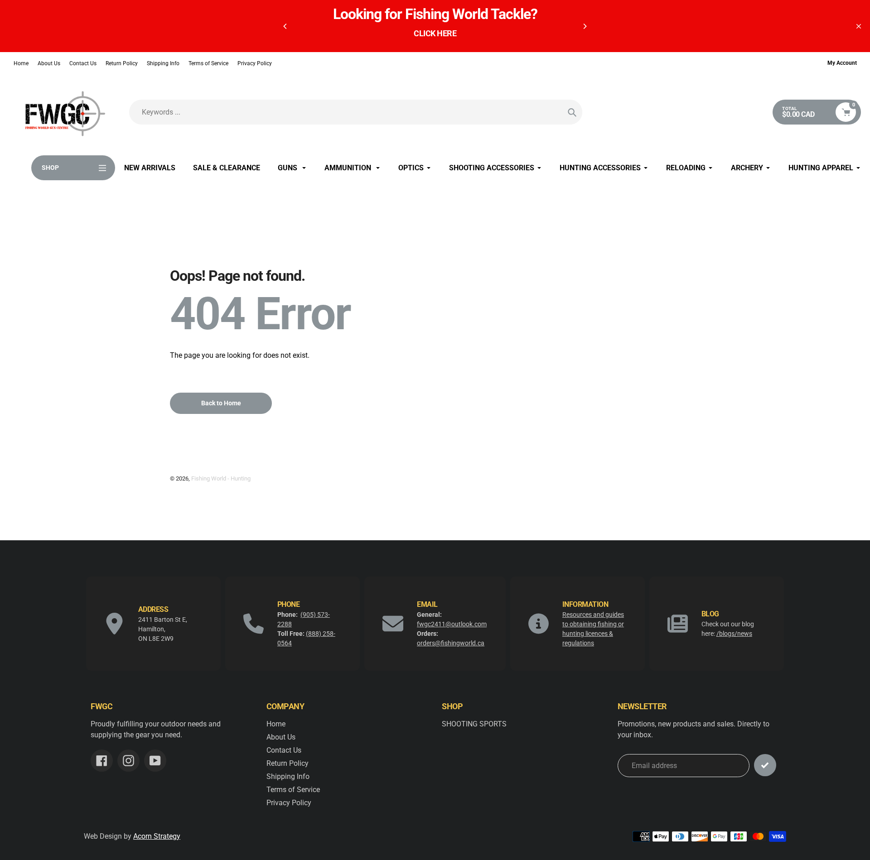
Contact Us (83, 63)
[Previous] (285, 26)
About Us (49, 63)
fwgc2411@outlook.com (452, 624)
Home (21, 63)
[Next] (584, 26)
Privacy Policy (254, 63)
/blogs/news (734, 633)
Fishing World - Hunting (221, 478)
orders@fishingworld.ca (450, 643)
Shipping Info (163, 63)
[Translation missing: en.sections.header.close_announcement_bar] (858, 26)
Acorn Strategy (156, 836)
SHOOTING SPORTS (474, 724)
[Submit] (765, 765)
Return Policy (122, 63)
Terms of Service (208, 63)
